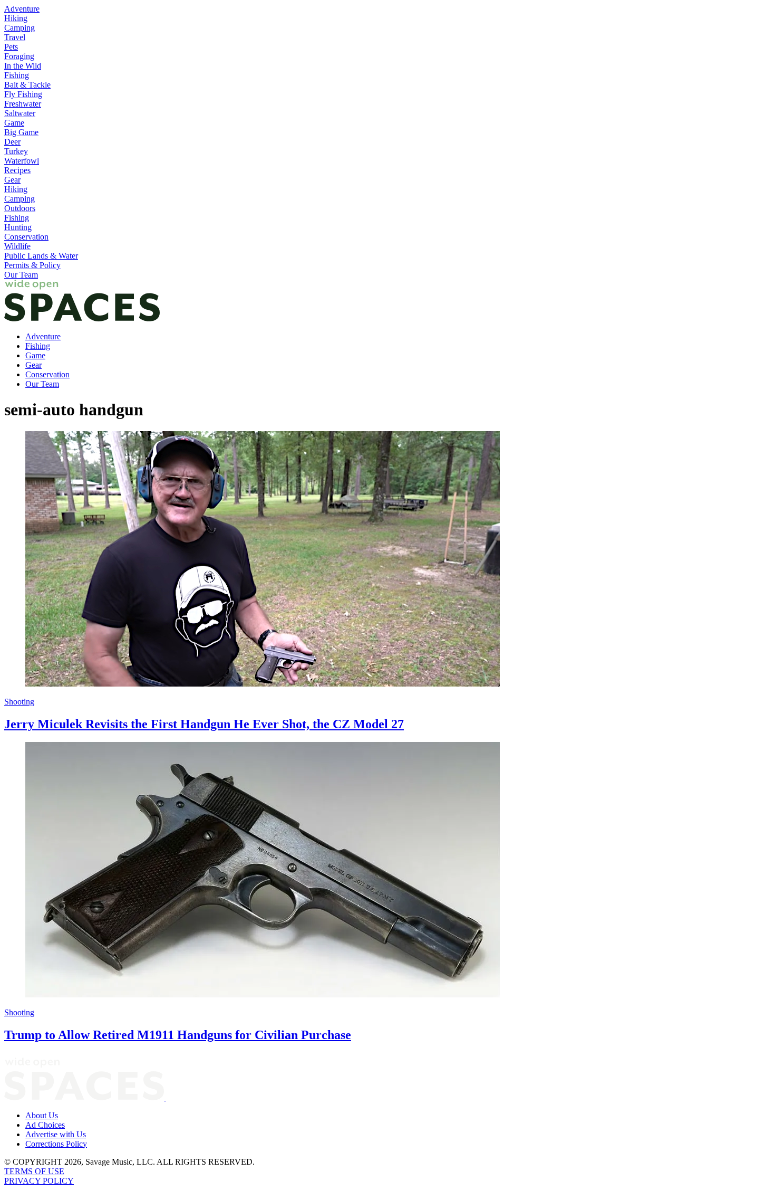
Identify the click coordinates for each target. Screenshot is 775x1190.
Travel (14, 37)
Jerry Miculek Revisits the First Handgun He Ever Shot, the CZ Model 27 (204, 724)
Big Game (21, 132)
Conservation (26, 236)
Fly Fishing (23, 94)
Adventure (22, 8)
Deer (12, 141)
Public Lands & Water (41, 255)
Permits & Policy (32, 265)
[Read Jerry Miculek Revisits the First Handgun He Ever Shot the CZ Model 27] (387, 560)
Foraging (19, 56)
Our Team (21, 274)
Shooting (19, 701)
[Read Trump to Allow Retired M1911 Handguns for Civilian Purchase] (387, 870)
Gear (12, 179)
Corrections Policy (56, 1143)
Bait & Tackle (27, 84)
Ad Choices (45, 1124)
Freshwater (22, 103)
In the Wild (22, 65)
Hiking (15, 18)
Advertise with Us (55, 1134)
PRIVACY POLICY (39, 1180)
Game (14, 122)
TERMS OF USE (34, 1171)
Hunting (18, 227)
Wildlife (17, 246)
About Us (41, 1115)
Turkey (16, 151)
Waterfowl (21, 160)
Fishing (16, 75)
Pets (11, 46)
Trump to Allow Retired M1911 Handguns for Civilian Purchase (177, 1035)
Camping (19, 27)
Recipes (17, 170)
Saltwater (19, 113)
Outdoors (19, 208)
